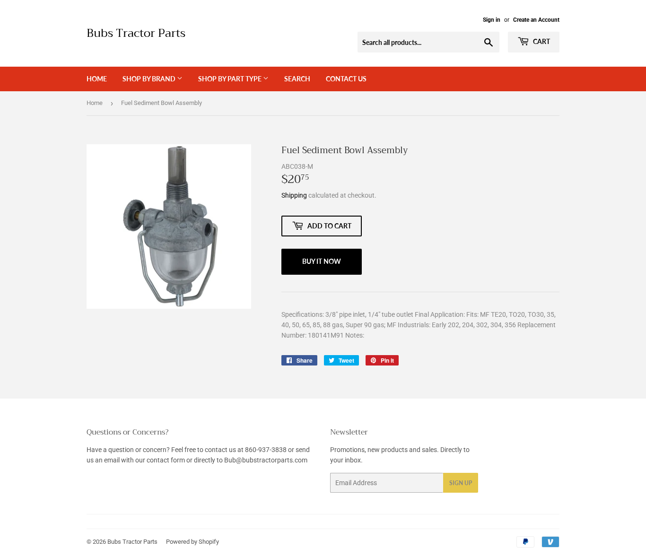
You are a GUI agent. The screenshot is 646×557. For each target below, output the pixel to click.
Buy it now (321, 261)
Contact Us (346, 79)
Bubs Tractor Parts (136, 34)
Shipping (294, 195)
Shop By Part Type (230, 79)
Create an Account (536, 20)
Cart (541, 41)
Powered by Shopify (192, 541)
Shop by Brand (149, 79)
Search (297, 79)
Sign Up (460, 483)
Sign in (491, 20)
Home (97, 79)
